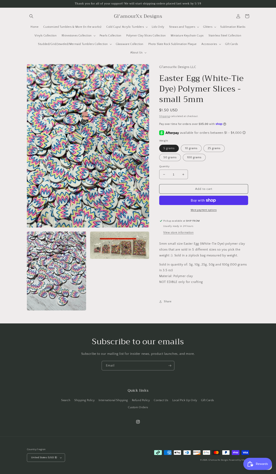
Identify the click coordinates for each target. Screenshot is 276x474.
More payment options (204, 210)
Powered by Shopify (239, 460)
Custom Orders (138, 407)
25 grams (214, 148)
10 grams (191, 148)
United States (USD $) (44, 457)
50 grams (170, 157)
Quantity (164, 166)
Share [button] (168, 301)
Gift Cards (207, 400)
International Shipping (113, 400)
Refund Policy (141, 400)
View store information (178, 232)
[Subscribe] (169, 365)
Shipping (164, 116)
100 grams (194, 157)
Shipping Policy (84, 400)
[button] (31, 16)
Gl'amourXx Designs (218, 460)
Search (66, 400)
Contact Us (161, 400)
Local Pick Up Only (184, 400)
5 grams (169, 148)
